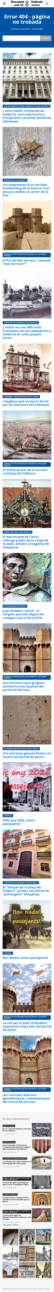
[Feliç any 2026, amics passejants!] (27, 787)
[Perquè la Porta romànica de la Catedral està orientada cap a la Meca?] (41, 1198)
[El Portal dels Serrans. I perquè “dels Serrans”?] (27, 225)
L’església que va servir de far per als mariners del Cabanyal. (26, 403)
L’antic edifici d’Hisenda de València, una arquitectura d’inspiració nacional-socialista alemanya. (27, 115)
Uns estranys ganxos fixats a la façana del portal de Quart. (27, 755)
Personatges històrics (15, 606)
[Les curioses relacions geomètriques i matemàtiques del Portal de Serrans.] (27, 1060)
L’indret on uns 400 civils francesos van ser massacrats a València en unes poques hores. (27, 332)
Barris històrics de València (17, 532)
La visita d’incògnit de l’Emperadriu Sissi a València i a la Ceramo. (17, 1217)
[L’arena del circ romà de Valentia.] (10, 1237)
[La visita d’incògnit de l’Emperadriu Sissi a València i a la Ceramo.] (41, 1215)
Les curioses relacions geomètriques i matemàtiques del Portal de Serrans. (26, 1098)
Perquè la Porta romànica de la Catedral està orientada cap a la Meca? (16, 1199)
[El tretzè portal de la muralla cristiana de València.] (27, 435)
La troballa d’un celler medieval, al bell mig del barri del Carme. (17, 1162)
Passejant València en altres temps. (21, 397)
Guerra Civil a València (15, 180)
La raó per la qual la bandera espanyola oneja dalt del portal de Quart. (27, 1026)
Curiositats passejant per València (21, 323)
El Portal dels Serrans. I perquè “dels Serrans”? (26, 262)
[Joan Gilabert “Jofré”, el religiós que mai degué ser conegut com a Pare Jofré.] (27, 577)
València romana (8, 1126)
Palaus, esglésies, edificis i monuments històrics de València (16, 1178)
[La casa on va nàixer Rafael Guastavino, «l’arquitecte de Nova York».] (43, 1253)
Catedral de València (10, 1194)
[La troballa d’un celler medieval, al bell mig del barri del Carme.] (41, 1162)
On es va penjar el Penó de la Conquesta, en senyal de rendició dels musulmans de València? (16, 1147)
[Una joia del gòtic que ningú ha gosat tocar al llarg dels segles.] (41, 1182)
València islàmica (9, 1142)
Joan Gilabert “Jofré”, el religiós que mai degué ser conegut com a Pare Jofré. (23, 614)
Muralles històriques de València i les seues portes (25, 255)
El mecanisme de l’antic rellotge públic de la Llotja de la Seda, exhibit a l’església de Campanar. (26, 541)
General (8, 816)
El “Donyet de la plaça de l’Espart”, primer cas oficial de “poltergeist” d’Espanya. (26, 890)
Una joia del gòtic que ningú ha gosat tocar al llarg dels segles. (16, 1183)
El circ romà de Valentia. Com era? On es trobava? (17, 1130)
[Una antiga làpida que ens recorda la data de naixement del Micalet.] (27, 1237)
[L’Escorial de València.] (43, 1237)
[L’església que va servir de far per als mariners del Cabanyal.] (27, 367)
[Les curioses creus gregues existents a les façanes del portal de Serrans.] (27, 647)
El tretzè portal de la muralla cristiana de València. (25, 471)
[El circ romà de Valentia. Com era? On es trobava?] (41, 1130)
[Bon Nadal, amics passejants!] (27, 924)
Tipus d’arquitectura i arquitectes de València (26, 106)
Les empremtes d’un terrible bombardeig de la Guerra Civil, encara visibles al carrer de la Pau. (26, 189)
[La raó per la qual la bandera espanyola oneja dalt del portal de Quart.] (27, 988)
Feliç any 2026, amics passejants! (19, 822)
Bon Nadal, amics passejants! (25, 957)
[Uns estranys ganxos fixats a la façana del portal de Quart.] (27, 719)
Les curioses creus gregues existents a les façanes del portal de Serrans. (23, 686)
